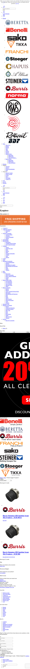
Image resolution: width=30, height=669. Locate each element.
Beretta (7, 146)
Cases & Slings (9, 234)
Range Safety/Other (7, 280)
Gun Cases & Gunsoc (10, 244)
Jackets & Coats (9, 248)
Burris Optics (8, 159)
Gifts (4, 260)
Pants (7, 249)
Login (4, 13)
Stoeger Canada (9, 173)
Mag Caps (8, 310)
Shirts (7, 252)
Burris (4, 328)
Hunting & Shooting (6, 651)
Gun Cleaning (9, 284)
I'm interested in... (4, 650)
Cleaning (8, 236)
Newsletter (8, 178)
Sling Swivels (9, 299)
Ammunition (5, 239)
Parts (7, 170)
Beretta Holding (6, 599)
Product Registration (10, 169)
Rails (7, 296)
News (7, 176)
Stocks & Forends (9, 300)
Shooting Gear (6, 304)
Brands (4, 18)
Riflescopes (10, 156)
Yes (16, 3)
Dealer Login (6, 600)
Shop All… (8, 145)
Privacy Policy (6, 659)
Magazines (8, 292)
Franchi (7, 151)
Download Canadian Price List (7, 587)
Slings (7, 286)
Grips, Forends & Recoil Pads (12, 291)
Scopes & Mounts (9, 237)
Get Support (2, 573)
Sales (4, 628)
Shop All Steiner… (12, 157)
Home (1, 477)
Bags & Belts (6, 241)
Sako (7, 149)
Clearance (8, 230)
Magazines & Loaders (10, 265)
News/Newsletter (6, 594)
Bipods (7, 290)
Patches (7, 251)
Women (7, 257)
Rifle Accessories (6, 287)
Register (7, 13)
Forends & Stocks (9, 309)
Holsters (7, 263)
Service (7, 168)
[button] (4, 12)
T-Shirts (7, 254)
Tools (7, 301)
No (18, 3)
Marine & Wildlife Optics (7, 653)
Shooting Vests (9, 285)
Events (7, 175)
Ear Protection (9, 281)
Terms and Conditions (7, 660)
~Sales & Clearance (7, 229)
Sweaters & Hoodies (10, 253)
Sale (6, 232)
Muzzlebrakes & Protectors (12, 266)
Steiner (4, 615)
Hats (4, 271)
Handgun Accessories (7, 261)
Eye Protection (9, 282)
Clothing (5, 246)
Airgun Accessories (7, 233)
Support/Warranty (7, 596)
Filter (28, 332)
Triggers (7, 270)
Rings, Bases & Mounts (11, 276)
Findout (1, 579)
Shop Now (2, 566)
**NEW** (5, 228)
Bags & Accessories (10, 320)
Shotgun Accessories (7, 305)
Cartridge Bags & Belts (11, 243)
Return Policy (6, 629)
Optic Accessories (9, 275)
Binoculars (10, 155)
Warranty (8, 166)
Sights (7, 268)
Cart (4, 180)
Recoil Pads (8, 314)
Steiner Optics (9, 154)
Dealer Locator (9, 174)
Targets (7, 238)
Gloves (7, 247)
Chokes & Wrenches (10, 308)
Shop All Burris (11, 162)
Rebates (4, 164)
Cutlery (4, 258)
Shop (4, 144)
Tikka (7, 150)
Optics (4, 272)
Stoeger (7, 152)
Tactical (4, 319)
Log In (4, 181)
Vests (7, 256)
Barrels (7, 289)
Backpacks (8, 242)
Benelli (7, 147)
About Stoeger (6, 598)
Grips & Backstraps (10, 262)
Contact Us (8, 179)
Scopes (7, 277)
